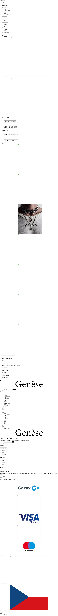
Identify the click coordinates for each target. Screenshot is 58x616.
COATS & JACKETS (5, 117)
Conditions (3, 450)
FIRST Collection (5, 375)
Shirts (5, 9)
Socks (4, 34)
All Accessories (7, 396)
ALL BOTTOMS (4, 16)
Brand (3, 407)
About (3, 464)
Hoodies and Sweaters (7, 10)
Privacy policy (4, 454)
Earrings (5, 26)
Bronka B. (4, 372)
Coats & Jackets (6, 14)
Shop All (5, 394)
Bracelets (5, 24)
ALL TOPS (4, 7)
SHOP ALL (4, 3)
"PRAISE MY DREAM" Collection (8, 355)
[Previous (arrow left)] (0, 613)
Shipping (3, 452)
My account (3, 459)
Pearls (5, 23)
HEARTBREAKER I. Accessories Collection (11, 365)
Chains (5, 30)
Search (3, 388)
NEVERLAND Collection (7, 358)
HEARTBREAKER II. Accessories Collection (11, 362)
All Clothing (6, 401)
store (3, 412)
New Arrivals (4, 406)
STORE (3, 2)
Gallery (3, 143)
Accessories (5, 395)
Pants (4, 17)
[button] (30, 11)
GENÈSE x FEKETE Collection (8, 368)
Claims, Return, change (5, 451)
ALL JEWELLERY (5, 22)
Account (3, 390)
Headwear (5, 36)
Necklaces (5, 25)
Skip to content (2, 0)
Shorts (5, 18)
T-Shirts (5, 8)
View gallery (5, 356)
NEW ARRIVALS (5, 5)
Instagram (3, 462)
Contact (3, 460)
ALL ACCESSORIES (5, 32)
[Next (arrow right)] (1, 613)
